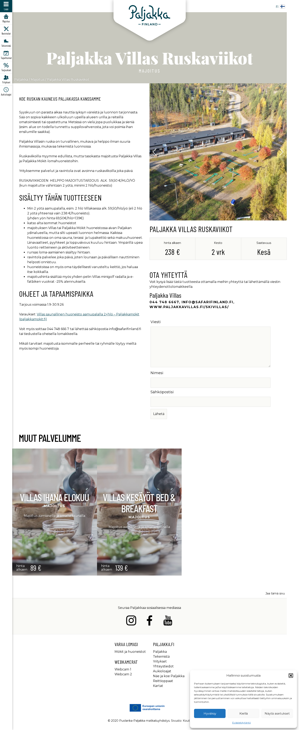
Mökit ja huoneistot (130, 652)
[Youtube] (168, 621)
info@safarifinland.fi (207, 302)
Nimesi (157, 373)
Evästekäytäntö (241, 722)
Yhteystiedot (163, 666)
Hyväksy (210, 713)
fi (277, 6)
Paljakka (21, 79)
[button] (291, 676)
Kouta (187, 720)
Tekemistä (161, 656)
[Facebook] (149, 621)
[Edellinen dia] (154, 151)
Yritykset (160, 661)
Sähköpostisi (162, 392)
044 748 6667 (164, 302)
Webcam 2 (123, 674)
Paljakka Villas (165, 295)
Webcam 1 (123, 669)
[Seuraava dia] (281, 151)
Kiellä (243, 713)
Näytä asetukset (277, 713)
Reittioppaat (163, 681)
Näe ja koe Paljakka (168, 676)
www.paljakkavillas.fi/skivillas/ (189, 307)
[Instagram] (131, 621)
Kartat (158, 686)
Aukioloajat (162, 671)
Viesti (156, 322)
